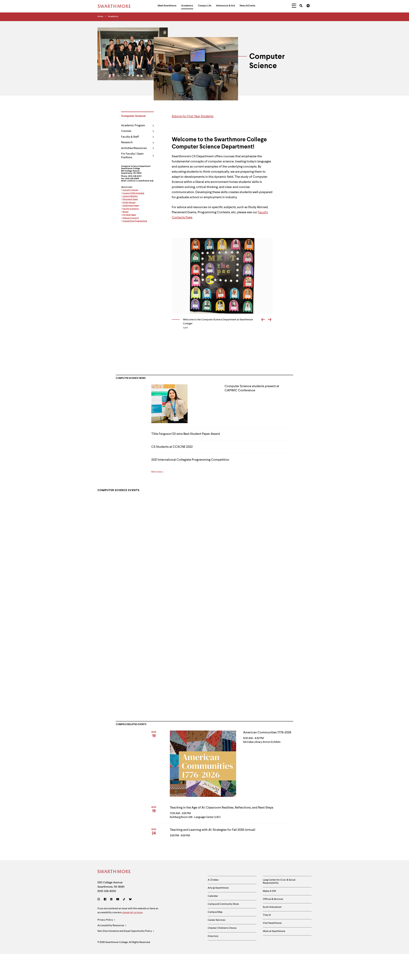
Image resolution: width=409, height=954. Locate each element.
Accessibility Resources (111, 925)
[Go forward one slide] (269, 320)
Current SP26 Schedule (133, 193)
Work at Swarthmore (274, 931)
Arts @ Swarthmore (218, 888)
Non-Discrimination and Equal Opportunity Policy (124, 931)
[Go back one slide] (263, 320)
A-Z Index (213, 880)
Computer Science (133, 116)
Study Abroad (129, 203)
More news (156, 472)
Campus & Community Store (223, 904)
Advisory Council (131, 218)
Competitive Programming (135, 221)
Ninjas (125, 212)
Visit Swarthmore (272, 923)
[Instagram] (99, 900)
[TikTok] (124, 900)
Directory (213, 936)
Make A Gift (269, 891)
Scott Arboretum (272, 907)
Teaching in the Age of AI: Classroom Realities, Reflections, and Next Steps (221, 807)
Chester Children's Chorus (222, 928)
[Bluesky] (130, 900)
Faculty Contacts (131, 209)
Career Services (216, 920)
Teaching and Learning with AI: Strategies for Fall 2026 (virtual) (212, 830)
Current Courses (130, 190)
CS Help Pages (129, 215)
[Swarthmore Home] (114, 872)
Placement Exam (130, 199)
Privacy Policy (105, 920)
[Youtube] (117, 900)
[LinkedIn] (111, 900)
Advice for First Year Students (192, 116)
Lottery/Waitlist (130, 196)
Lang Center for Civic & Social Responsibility (279, 881)
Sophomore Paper (131, 206)
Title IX (267, 915)
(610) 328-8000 (106, 891)
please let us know (132, 912)
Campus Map (215, 912)
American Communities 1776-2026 (267, 732)
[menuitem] (167, 6)
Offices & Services (273, 899)
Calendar (213, 896)
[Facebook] (105, 900)
